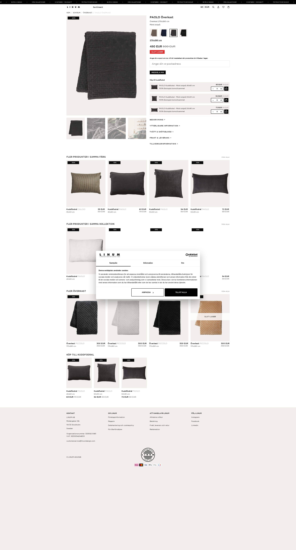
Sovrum (76, 13)
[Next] (142, 65)
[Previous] (71, 65)
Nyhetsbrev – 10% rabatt (55, 2)
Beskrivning (156, 120)
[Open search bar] (213, 7)
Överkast (87, 13)
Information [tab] (148, 263)
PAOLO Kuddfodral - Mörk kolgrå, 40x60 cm (177, 85)
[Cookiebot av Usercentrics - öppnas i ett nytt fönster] (187, 255)
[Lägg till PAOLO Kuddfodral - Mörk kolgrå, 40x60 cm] (226, 89)
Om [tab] (182, 263)
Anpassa (146, 292)
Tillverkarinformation (163, 144)
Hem (68, 13)
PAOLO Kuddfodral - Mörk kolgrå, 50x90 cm (177, 108)
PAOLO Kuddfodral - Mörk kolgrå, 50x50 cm (177, 97)
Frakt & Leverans (160, 138)
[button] (204, 7)
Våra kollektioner (31, 2)
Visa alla (226, 157)
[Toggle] (165, 120)
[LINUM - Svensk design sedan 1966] (73, 7)
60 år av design (9, 2)
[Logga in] (218, 7)
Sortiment (98, 7)
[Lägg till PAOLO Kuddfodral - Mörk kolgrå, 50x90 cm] (226, 112)
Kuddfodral (75, 209)
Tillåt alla (181, 292)
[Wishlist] (223, 7)
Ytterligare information (164, 126)
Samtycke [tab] (113, 263)
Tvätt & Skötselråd (161, 132)
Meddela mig (157, 72)
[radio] (154, 33)
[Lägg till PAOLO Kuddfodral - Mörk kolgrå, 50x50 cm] (226, 100)
